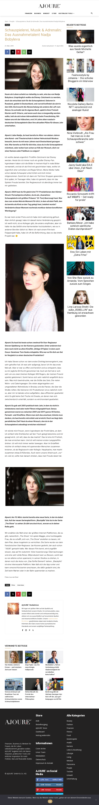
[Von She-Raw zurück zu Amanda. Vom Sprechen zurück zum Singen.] (80, 268)
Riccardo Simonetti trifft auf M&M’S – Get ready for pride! (80, 196)
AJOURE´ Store (41, 728)
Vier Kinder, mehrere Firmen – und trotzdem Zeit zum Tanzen (13, 667)
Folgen (59, 785)
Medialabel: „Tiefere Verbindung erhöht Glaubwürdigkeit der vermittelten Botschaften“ (52, 669)
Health (69, 742)
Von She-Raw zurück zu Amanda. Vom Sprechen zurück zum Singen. (80, 280)
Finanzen (70, 728)
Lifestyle (70, 753)
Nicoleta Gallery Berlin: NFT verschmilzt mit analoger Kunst (80, 107)
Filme (13, 585)
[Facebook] (7, 52)
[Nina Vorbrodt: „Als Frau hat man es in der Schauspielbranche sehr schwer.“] (80, 123)
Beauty (69, 721)
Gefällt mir (57, 779)
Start (6, 21)
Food (69, 735)
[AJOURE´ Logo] (49, 6)
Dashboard (40, 732)
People (12, 21)
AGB (37, 721)
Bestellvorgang (41, 724)
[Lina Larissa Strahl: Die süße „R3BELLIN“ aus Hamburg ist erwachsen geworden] (80, 297)
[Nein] (96, 800)
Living (69, 757)
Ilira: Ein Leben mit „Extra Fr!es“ (80, 253)
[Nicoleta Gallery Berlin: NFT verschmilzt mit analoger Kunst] (80, 95)
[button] (91, 13)
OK (50, 801)
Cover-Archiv (41, 748)
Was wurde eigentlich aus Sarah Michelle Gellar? (80, 49)
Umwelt (70, 775)
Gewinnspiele (72, 739)
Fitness (69, 732)
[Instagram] (26, 630)
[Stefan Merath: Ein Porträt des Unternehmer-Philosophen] (34, 684)
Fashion (70, 724)
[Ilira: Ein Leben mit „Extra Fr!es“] (80, 242)
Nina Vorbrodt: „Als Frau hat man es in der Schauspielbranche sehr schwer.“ (80, 138)
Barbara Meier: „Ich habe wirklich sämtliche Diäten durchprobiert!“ (80, 225)
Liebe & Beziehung (74, 750)
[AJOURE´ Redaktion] (13, 617)
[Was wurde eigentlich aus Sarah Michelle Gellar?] (80, 37)
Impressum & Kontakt (44, 763)
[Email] (29, 52)
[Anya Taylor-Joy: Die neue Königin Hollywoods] (34, 657)
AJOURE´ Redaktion (30, 605)
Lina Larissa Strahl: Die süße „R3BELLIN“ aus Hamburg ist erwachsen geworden (80, 311)
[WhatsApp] (23, 52)
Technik (70, 771)
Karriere (70, 746)
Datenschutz (41, 759)
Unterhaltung (72, 779)
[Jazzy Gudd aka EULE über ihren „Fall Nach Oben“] (80, 155)
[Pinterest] (18, 52)
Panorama (71, 764)
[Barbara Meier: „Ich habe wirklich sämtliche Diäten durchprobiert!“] (80, 213)
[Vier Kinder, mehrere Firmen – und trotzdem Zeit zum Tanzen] (14, 657)
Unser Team (40, 752)
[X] (12, 52)
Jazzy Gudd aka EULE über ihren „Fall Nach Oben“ (80, 168)
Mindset (70, 761)
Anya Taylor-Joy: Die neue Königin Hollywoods (32, 667)
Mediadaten (40, 756)
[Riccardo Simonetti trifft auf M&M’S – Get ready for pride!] (80, 184)
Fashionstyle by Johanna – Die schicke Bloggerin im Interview (80, 78)
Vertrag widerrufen (43, 735)
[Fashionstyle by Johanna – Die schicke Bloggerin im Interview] (80, 66)
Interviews (20, 585)
